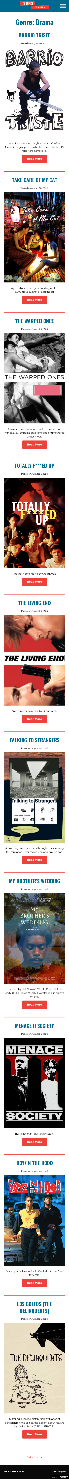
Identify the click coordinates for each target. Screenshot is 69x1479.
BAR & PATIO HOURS (14, 1471)
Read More (34, 158)
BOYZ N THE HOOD (34, 1163)
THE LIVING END (34, 603)
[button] (63, 6)
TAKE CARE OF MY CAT (34, 180)
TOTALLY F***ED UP (34, 465)
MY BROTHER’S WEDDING (34, 881)
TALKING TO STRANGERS (34, 740)
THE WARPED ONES (34, 321)
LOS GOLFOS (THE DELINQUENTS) (34, 1307)
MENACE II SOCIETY (34, 1025)
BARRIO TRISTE (34, 35)
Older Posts (33, 1457)
